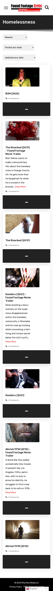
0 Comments (13, 98)
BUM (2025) (12, 93)
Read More (20, 186)
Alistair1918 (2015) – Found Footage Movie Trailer (18, 452)
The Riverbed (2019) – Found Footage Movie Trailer (17, 150)
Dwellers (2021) (14, 395)
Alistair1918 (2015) (16, 546)
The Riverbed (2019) (17, 240)
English (33, 588)
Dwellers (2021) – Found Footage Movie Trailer (18, 297)
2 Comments (13, 551)
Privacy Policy (16, 587)
